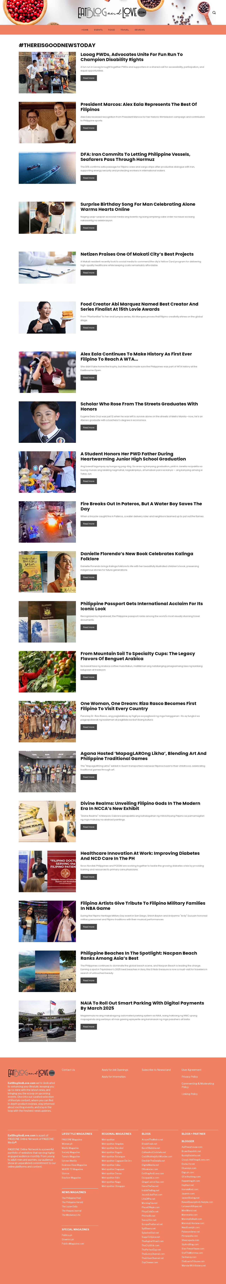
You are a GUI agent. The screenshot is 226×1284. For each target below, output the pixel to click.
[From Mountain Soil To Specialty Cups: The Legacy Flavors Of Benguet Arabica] (47, 671)
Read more (88, 78)
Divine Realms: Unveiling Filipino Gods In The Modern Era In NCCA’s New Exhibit (140, 806)
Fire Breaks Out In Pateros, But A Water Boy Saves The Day (141, 506)
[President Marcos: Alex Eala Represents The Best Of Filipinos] (47, 122)
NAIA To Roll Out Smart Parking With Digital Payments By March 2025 (142, 1005)
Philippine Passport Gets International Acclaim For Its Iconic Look (142, 606)
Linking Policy (190, 1093)
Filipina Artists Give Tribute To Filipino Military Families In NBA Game (143, 905)
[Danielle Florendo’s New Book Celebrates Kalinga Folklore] (47, 572)
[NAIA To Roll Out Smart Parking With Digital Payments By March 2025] (47, 1021)
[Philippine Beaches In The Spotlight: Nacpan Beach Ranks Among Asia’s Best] (47, 971)
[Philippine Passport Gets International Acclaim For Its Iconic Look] (47, 622)
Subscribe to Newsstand (156, 1069)
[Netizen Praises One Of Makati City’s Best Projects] (47, 268)
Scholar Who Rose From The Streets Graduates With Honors (139, 406)
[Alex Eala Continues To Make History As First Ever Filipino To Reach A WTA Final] (47, 372)
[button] (214, 12)
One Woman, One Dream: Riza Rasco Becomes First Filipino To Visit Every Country (138, 706)
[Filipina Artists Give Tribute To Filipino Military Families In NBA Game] (47, 921)
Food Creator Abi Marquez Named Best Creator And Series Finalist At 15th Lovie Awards (139, 306)
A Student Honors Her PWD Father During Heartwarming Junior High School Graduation (133, 456)
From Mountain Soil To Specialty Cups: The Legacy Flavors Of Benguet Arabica (138, 656)
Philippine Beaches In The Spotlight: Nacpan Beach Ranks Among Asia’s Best (139, 955)
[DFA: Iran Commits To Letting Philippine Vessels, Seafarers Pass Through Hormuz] (47, 168)
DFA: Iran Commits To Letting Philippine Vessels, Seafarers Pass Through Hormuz (135, 156)
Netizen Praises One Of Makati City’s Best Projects (137, 254)
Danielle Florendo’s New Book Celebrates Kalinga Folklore (137, 556)
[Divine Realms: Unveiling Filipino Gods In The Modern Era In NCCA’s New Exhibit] (47, 821)
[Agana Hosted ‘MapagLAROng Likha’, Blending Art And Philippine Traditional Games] (47, 771)
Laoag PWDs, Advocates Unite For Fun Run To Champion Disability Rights (132, 57)
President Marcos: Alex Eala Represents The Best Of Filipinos (139, 107)
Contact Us (68, 1069)
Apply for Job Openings (115, 1069)
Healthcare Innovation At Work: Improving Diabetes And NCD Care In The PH (140, 855)
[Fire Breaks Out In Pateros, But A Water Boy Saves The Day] (47, 522)
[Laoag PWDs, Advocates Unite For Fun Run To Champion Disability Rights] (47, 72)
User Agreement (191, 1069)
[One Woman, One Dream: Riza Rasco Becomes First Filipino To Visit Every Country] (47, 721)
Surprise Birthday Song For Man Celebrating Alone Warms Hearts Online (138, 206)
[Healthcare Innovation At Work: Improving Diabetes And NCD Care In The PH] (47, 871)
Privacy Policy (190, 1076)
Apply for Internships (114, 1076)
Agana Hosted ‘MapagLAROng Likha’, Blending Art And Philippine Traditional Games (144, 756)
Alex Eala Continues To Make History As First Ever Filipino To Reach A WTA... (136, 356)
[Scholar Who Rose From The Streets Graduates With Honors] (47, 422)
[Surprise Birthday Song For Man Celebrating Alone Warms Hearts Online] (47, 218)
